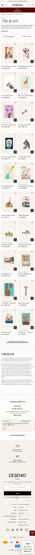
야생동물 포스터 (11, 14)
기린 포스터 (20, 14)
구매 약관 (21, 513)
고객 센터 (21, 507)
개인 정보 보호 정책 (24, 519)
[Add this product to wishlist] (15, 44)
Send (17, 493)
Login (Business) (11, 522)
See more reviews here (17, 435)
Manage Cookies (23, 525)
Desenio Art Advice (24, 504)
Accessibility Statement (9, 516)
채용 (15, 510)
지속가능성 (13, 513)
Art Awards (13, 519)
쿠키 (20, 516)
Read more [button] (4, 31)
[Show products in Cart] (32, 5)
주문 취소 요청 (22, 522)
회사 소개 (14, 504)
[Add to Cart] (15, 61)
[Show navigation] (2, 5)
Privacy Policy (15, 497)
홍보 (15, 507)
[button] (28, 547)
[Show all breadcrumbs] (3, 14)
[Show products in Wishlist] (29, 5)
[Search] (6, 5)
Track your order (23, 510)
